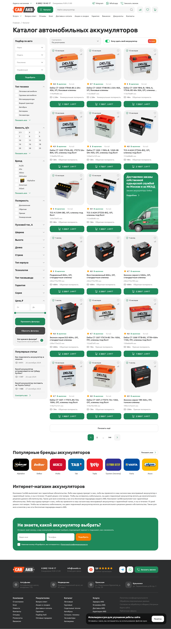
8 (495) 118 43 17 (43, 3)
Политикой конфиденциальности (74, 544)
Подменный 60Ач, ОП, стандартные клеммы (61, 276)
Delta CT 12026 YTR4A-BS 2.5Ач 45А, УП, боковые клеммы (65, 89)
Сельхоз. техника (71, 615)
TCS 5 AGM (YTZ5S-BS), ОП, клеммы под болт (100, 213)
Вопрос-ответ (30, 16)
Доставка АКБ (99, 608)
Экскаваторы (69, 618)
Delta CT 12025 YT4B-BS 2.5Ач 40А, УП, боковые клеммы (104, 89)
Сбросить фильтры (30, 331)
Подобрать (30, 77)
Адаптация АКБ (99, 611)
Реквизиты (18, 618)
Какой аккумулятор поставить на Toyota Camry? (29, 384)
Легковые (68, 602)
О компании (18, 602)
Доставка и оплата (64, 16)
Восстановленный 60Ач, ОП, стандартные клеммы (101, 276)
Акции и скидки (82, 16)
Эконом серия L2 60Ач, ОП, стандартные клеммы (137, 276)
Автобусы (68, 611)
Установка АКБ (99, 605)
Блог (51, 16)
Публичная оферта (128, 611)
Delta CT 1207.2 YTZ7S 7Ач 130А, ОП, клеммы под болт (102, 401)
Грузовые (68, 605)
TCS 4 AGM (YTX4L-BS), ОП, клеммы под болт (137, 151)
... (103, 437)
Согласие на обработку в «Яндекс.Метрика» (139, 604)
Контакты (130, 16)
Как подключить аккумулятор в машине (29, 358)
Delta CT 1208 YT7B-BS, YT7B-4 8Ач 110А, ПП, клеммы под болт (141, 338)
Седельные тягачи (72, 608)
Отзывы (42, 16)
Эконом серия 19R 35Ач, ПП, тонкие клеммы (138, 401)
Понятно (158, 619)
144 (109, 437)
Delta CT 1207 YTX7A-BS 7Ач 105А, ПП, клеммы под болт (103, 338)
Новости (16, 608)
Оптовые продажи (44, 618)
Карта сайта (125, 608)
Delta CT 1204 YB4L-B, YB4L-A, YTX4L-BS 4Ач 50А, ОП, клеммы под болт (139, 89)
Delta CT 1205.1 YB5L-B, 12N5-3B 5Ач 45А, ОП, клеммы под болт (103, 151)
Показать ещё (104, 428)
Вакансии (106, 16)
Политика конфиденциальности (134, 598)
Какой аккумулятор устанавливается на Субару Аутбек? (27, 371)
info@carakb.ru (74, 568)
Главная (16, 23)
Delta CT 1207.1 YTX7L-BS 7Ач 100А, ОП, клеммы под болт (64, 401)
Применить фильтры (30, 321)
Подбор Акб (41, 615)
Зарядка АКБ (98, 602)
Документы (118, 16)
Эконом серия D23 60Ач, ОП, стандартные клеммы (64, 338)
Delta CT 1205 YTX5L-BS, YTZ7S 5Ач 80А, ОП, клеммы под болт (67, 151)
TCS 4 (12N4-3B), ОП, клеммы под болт (66, 213)
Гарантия (95, 16)
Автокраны (69, 621)
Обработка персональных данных (134, 601)
